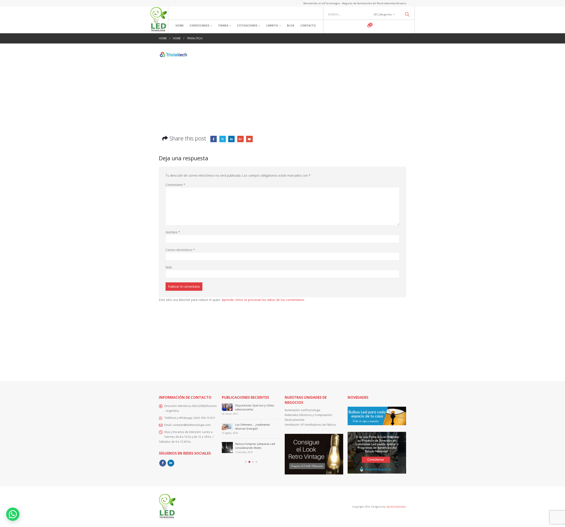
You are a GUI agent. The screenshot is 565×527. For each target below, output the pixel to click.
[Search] (407, 14)
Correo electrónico (180, 250)
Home (179, 25)
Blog (290, 25)
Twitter (222, 139)
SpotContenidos (396, 506)
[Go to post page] (227, 409)
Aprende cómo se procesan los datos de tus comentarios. (263, 300)
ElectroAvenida (294, 420)
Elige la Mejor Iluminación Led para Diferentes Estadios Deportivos (254, 444)
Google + (240, 139)
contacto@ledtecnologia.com (192, 425)
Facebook (213, 139)
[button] (246, 462)
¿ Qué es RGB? (244, 425)
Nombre (173, 232)
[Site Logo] (158, 20)
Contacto (308, 25)
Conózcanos (199, 25)
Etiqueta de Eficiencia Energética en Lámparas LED (256, 407)
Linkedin (171, 463)
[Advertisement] (282, 93)
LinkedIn (231, 139)
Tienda (223, 25)
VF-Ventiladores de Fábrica (318, 425)
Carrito (272, 25)
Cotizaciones (247, 25)
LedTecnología (310, 410)
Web (169, 267)
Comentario (175, 185)
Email (249, 139)
